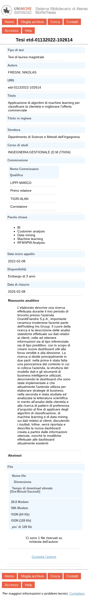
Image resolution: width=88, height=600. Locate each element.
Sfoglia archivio (32, 22)
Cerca (55, 22)
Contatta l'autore (44, 557)
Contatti (72, 22)
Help (28, 30)
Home (9, 22)
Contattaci (76, 593)
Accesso (11, 30)
